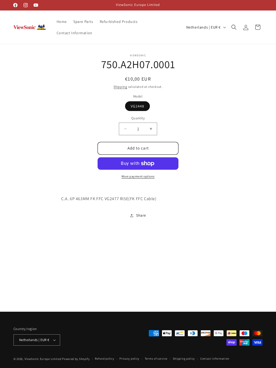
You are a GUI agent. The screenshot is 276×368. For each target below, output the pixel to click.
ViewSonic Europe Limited (43, 359)
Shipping (120, 87)
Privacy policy (129, 358)
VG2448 (137, 106)
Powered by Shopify (76, 359)
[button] (234, 27)
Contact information (214, 358)
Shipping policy (184, 358)
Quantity (138, 118)
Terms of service (156, 358)
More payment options (138, 176)
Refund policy (104, 358)
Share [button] (141, 215)
